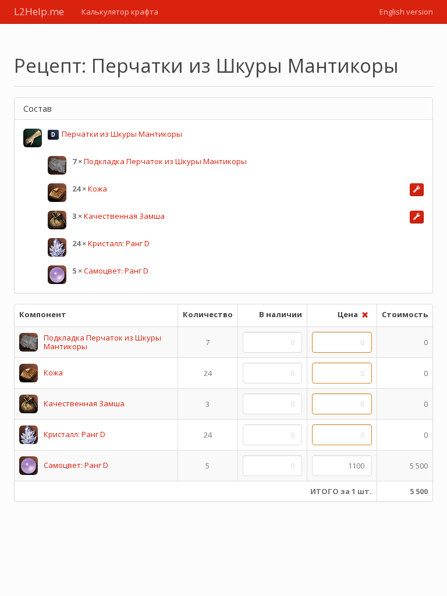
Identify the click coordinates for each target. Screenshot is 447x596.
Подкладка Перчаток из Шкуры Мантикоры (165, 161)
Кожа (97, 188)
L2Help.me (39, 11)
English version (406, 11)
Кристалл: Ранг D (119, 243)
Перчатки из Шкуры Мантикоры (122, 134)
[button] (417, 189)
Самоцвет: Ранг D (116, 270)
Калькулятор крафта (119, 11)
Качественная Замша (124, 216)
